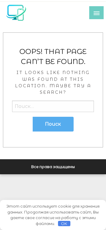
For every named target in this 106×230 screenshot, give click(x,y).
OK (64, 223)
